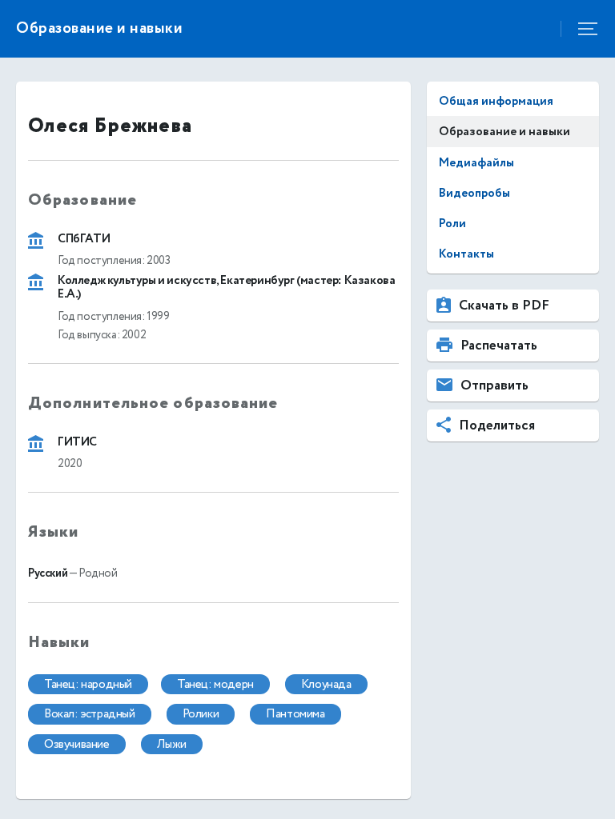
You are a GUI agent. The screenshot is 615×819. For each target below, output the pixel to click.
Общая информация (496, 101)
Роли (452, 223)
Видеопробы (474, 193)
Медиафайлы (476, 162)
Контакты (466, 254)
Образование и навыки (504, 131)
